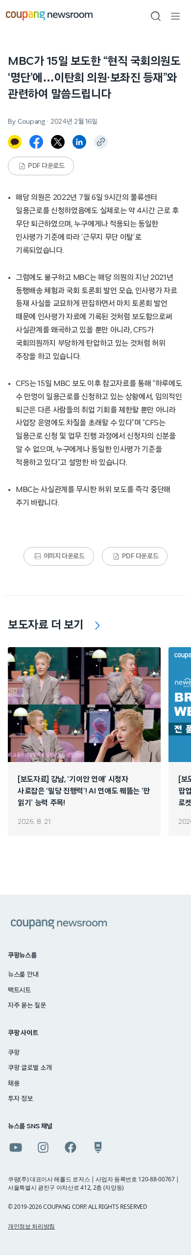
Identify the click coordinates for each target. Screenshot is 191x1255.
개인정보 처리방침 (31, 1226)
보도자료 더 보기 (46, 625)
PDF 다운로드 (46, 166)
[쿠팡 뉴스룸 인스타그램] (43, 1147)
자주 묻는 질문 (27, 1005)
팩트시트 (19, 990)
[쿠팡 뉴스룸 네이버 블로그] (98, 1147)
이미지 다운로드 (64, 556)
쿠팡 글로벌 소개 (29, 1067)
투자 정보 (20, 1098)
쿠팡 (13, 1052)
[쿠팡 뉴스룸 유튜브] (16, 1147)
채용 (13, 1083)
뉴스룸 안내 (23, 974)
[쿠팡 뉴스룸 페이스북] (70, 1147)
